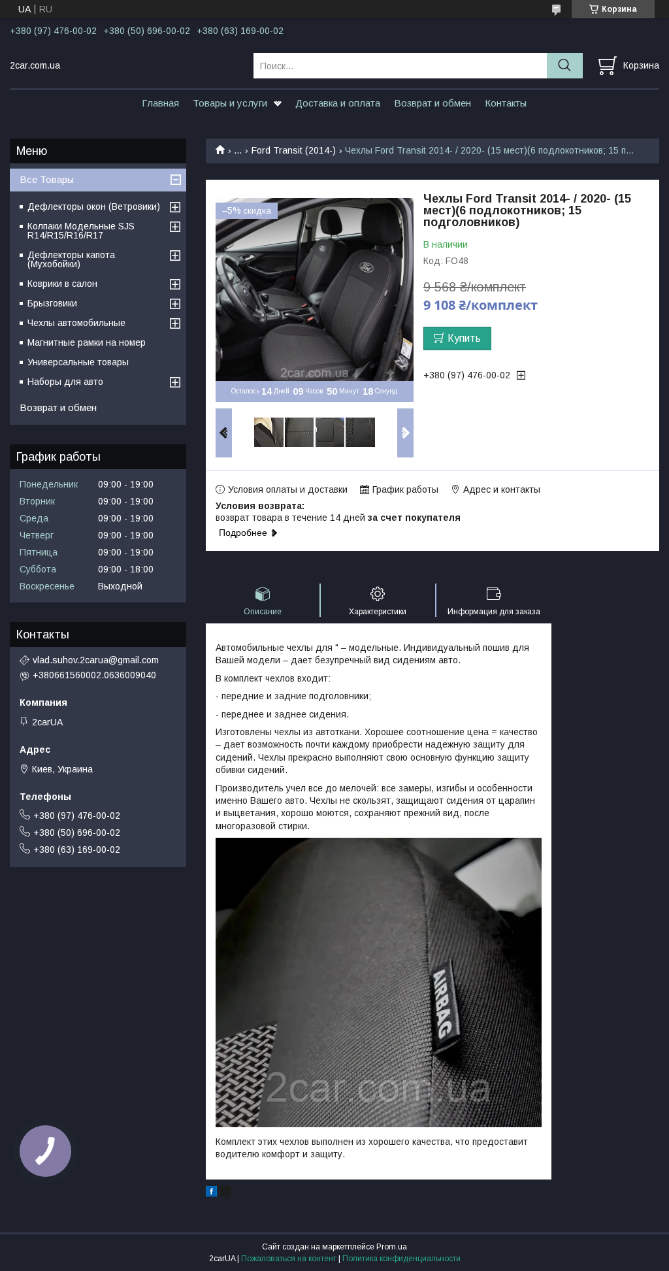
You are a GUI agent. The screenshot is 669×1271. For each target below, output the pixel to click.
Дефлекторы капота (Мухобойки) (71, 259)
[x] (225, 1193)
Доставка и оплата (337, 102)
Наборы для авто (65, 381)
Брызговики (52, 303)
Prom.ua (391, 1246)
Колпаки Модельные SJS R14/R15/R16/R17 (81, 230)
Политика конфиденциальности (401, 1258)
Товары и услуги (230, 102)
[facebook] (211, 1193)
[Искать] (565, 65)
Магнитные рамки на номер (86, 342)
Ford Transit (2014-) (294, 150)
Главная (160, 102)
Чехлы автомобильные (76, 323)
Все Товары (47, 179)
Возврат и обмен (432, 102)
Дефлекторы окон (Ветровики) (93, 206)
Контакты (506, 102)
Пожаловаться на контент (288, 1258)
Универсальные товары (78, 362)
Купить (464, 338)
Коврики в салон (62, 283)
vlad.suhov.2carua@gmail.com (96, 660)
